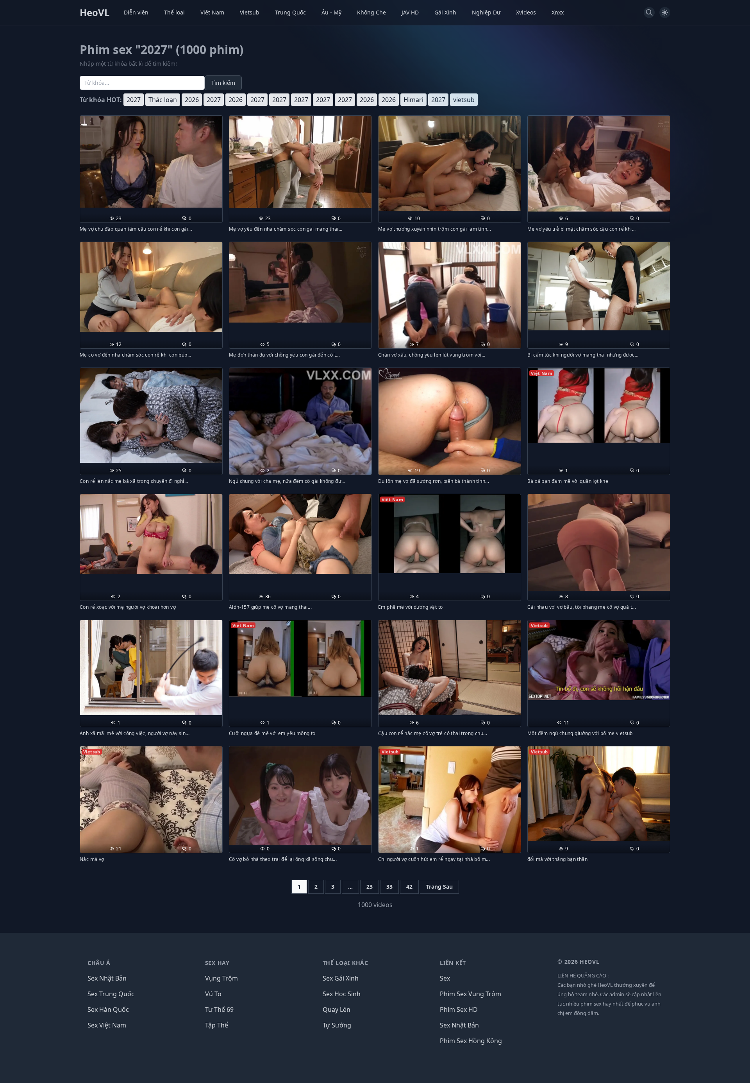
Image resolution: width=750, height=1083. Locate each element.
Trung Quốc (290, 12)
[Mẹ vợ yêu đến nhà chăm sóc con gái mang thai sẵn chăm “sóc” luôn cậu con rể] (300, 162)
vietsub (464, 99)
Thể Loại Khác (345, 962)
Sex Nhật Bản (107, 978)
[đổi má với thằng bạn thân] (599, 793)
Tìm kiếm (223, 82)
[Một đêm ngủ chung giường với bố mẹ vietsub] (599, 660)
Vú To (213, 994)
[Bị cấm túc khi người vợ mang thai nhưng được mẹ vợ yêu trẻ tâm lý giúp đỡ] (599, 286)
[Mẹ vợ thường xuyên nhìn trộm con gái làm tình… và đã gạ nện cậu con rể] (450, 163)
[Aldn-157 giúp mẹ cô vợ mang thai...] (300, 534)
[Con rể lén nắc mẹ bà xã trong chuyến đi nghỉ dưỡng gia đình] (151, 415)
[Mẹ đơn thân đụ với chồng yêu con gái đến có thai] (300, 282)
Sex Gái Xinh (341, 978)
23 (369, 886)
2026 (192, 99)
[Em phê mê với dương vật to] (450, 534)
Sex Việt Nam (107, 1025)
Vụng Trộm (221, 978)
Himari (413, 99)
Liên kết (453, 962)
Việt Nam (212, 12)
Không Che (371, 12)
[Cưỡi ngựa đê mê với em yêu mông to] (300, 658)
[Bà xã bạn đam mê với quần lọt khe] (599, 405)
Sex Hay (217, 962)
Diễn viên (136, 12)
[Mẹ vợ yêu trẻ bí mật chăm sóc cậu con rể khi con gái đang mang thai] (599, 164)
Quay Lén (336, 1009)
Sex (445, 978)
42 (409, 886)
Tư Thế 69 (219, 1009)
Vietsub (249, 12)
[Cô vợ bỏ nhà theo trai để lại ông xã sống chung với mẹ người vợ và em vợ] (300, 795)
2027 (134, 99)
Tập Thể (216, 1025)
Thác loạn (162, 99)
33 (389, 886)
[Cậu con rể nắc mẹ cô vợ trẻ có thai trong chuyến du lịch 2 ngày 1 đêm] (450, 667)
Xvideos (526, 12)
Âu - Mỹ (331, 12)
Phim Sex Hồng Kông (471, 1040)
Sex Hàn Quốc (108, 1009)
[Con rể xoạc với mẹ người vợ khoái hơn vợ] (151, 534)
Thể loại (174, 12)
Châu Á (99, 962)
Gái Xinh (445, 12)
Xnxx (558, 12)
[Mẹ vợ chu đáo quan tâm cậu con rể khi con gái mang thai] (151, 162)
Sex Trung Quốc (111, 994)
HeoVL (95, 12)
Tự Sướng (337, 1025)
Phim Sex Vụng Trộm (470, 994)
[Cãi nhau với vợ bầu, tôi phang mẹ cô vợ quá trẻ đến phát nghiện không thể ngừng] (599, 542)
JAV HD (410, 12)
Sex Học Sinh (342, 994)
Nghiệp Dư (486, 12)
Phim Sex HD (459, 1009)
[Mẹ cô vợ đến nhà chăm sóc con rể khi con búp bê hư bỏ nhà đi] (151, 287)
